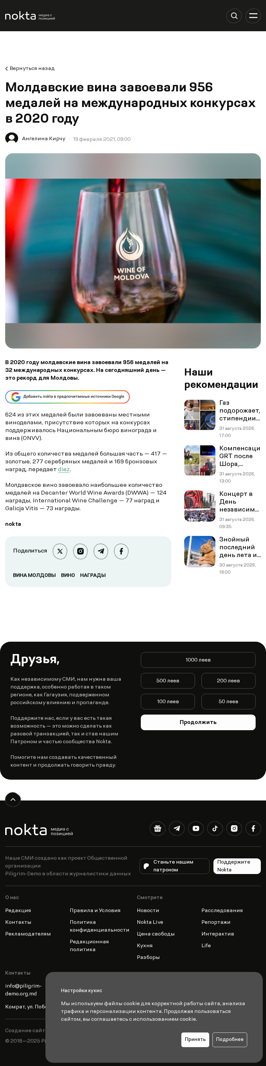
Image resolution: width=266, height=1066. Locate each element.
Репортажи (216, 922)
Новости (148, 910)
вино (68, 575)
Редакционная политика (89, 945)
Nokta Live (150, 922)
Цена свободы (156, 934)
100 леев (168, 701)
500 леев (167, 681)
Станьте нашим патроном (173, 866)
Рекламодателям (28, 934)
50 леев (228, 701)
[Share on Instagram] (80, 551)
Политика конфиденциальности (99, 926)
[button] (234, 15)
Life (206, 946)
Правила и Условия (95, 910)
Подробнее (230, 1039)
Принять (195, 1039)
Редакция (18, 910)
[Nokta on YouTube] (195, 830)
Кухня (145, 946)
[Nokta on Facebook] (253, 830)
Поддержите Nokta (233, 866)
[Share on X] (59, 551)
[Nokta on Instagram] (234, 830)
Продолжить (198, 723)
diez (64, 470)
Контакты (18, 922)
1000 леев (198, 660)
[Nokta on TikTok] (215, 830)
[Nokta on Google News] (157, 830)
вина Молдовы (34, 575)
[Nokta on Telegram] (176, 830)
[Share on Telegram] (100, 551)
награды (93, 575)
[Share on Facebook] (121, 551)
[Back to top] (12, 799)
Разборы (148, 957)
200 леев (228, 681)
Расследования (222, 910)
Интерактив (217, 934)
